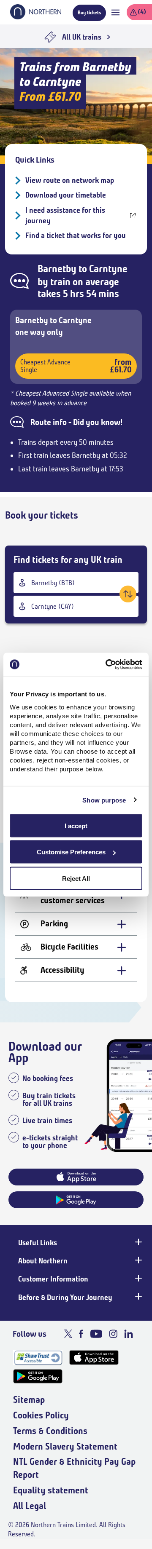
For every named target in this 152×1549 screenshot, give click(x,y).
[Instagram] (113, 1334)
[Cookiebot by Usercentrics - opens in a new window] (107, 664)
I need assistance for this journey (65, 215)
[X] (68, 1334)
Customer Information (53, 1279)
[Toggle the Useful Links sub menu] (137, 1242)
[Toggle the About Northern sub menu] (137, 1260)
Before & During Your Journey (65, 1297)
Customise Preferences (71, 852)
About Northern (43, 1260)
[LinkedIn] (128, 1334)
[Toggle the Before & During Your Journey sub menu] (137, 1296)
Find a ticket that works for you (75, 235)
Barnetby (57, 268)
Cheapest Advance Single (76, 366)
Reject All (76, 878)
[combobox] (76, 582)
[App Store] (94, 1357)
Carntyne (108, 268)
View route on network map (69, 180)
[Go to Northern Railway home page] (35, 16)
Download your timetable (65, 195)
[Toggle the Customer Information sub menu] (137, 1278)
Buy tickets (89, 12)
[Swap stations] (127, 594)
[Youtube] (96, 1334)
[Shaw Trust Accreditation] (37, 1357)
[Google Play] (37, 1376)
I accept (76, 825)
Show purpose (104, 800)
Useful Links (37, 1242)
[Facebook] (81, 1334)
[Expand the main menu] (115, 12)
